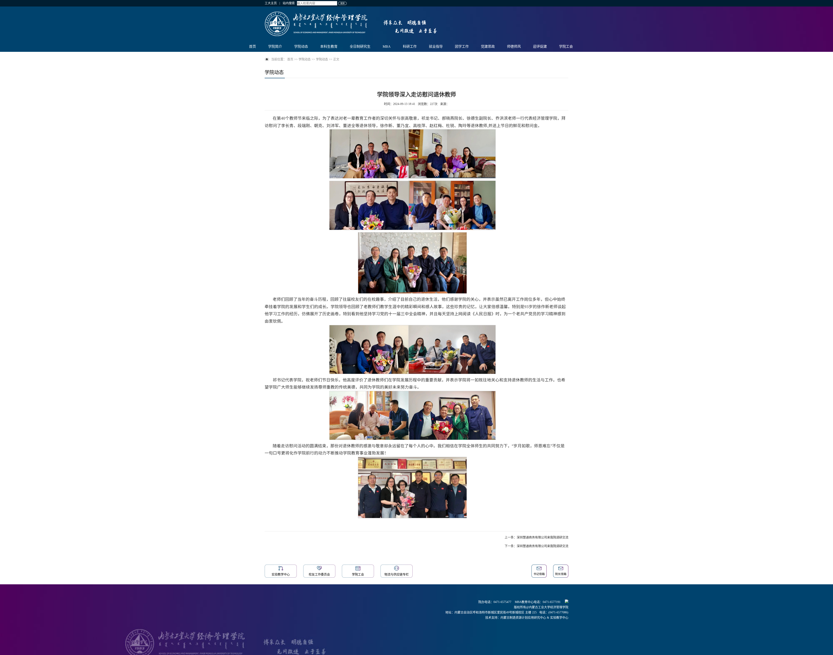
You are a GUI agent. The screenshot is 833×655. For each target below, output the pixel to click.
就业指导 (436, 46)
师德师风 (514, 46)
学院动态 (301, 46)
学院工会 (566, 46)
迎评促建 (540, 46)
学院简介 (275, 46)
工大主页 (271, 3)
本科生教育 (329, 46)
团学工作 (462, 46)
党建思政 (488, 46)
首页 (252, 46)
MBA (387, 46)
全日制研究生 (360, 46)
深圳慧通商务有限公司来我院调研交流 (542, 537)
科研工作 (410, 46)
